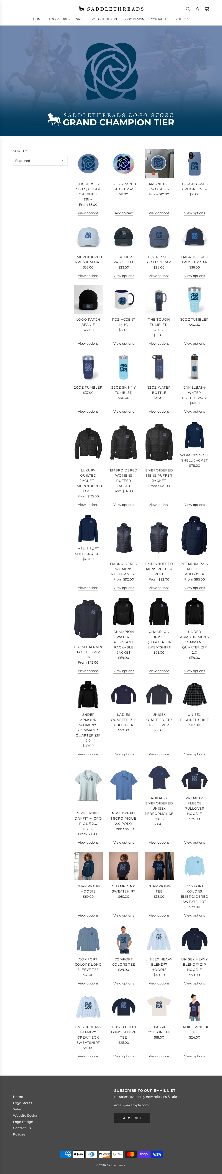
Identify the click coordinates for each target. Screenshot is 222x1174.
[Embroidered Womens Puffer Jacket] (123, 443)
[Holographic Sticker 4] (123, 163)
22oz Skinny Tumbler (123, 390)
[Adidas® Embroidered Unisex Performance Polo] (159, 777)
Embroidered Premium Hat (88, 259)
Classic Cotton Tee (159, 1029)
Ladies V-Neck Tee (194, 1029)
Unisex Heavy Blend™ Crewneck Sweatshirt (88, 1035)
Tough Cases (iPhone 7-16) (194, 186)
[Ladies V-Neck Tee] (194, 1006)
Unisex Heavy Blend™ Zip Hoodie (194, 964)
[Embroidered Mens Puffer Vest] (159, 536)
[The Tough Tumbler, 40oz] (159, 299)
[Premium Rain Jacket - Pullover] (194, 536)
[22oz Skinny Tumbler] (123, 367)
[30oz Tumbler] (194, 299)
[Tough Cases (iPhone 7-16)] (194, 163)
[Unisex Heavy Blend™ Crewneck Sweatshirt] (88, 1006)
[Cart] (207, 9)
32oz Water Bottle (159, 390)
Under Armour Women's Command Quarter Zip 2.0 (88, 727)
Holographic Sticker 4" (123, 186)
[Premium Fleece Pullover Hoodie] (194, 777)
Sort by (20, 151)
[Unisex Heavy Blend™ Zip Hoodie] (194, 939)
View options (88, 213)
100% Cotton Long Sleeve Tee (123, 1032)
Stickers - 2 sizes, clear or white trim (88, 191)
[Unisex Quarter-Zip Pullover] (159, 694)
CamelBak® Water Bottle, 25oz (194, 392)
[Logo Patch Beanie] (88, 299)
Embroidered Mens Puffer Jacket (159, 475)
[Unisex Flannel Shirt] (194, 694)
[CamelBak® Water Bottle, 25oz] (194, 367)
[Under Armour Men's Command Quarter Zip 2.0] (194, 611)
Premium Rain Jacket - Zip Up (88, 652)
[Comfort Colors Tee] (123, 939)
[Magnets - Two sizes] (159, 163)
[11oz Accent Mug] (123, 299)
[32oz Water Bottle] (159, 367)
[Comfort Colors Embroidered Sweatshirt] (194, 866)
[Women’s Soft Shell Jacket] (194, 435)
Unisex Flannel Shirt (194, 717)
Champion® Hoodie (88, 888)
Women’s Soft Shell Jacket (194, 457)
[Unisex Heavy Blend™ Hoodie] (159, 939)
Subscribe (132, 1118)
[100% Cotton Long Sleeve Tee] (123, 1006)
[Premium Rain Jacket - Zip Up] (88, 619)
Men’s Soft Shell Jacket (88, 551)
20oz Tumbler (88, 387)
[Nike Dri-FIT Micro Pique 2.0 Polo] (123, 785)
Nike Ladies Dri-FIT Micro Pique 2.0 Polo (88, 821)
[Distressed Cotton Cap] (159, 236)
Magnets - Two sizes (159, 186)
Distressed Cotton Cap (159, 259)
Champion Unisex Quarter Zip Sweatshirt (159, 639)
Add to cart (124, 213)
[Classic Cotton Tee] (159, 1006)
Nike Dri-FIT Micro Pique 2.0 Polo (123, 818)
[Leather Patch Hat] (123, 236)
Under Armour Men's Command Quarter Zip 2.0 (194, 642)
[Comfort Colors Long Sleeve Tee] (88, 939)
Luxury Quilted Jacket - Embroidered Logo (88, 480)
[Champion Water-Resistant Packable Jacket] (123, 611)
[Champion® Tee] (159, 866)
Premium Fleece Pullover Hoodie (194, 806)
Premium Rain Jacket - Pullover (195, 569)
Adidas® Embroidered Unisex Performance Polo (159, 808)
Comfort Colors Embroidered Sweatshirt (194, 894)
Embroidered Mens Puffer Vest (159, 569)
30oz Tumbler (194, 319)
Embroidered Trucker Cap (194, 259)
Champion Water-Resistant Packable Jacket (123, 642)
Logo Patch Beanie (88, 322)
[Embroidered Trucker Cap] (194, 236)
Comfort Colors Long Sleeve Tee (88, 964)
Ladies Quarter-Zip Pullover (123, 719)
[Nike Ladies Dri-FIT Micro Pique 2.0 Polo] (88, 785)
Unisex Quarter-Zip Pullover (159, 719)
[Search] (188, 9)
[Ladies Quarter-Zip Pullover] (123, 694)
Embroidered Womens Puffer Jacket (123, 478)
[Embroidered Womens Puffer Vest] (123, 536)
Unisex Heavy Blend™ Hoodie (159, 964)
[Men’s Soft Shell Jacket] (88, 528)
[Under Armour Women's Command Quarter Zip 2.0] (88, 694)
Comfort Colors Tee (123, 962)
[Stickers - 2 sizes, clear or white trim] (88, 163)
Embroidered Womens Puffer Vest (123, 569)
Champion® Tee (159, 888)
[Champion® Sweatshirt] (123, 866)
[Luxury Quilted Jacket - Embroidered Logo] (88, 443)
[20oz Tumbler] (88, 367)
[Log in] (197, 9)
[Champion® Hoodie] (88, 866)
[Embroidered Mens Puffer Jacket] (159, 443)
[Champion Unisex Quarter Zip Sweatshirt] (159, 611)
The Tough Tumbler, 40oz (159, 324)
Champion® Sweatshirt (123, 888)
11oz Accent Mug (123, 322)
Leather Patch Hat (123, 259)
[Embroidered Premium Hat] (88, 236)
